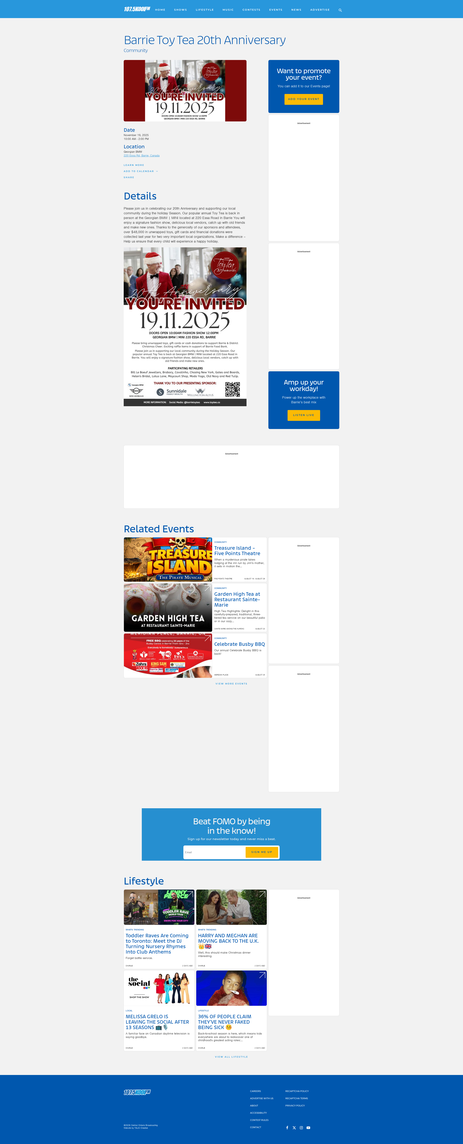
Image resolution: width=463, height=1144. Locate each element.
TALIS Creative (141, 1127)
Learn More (134, 165)
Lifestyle (205, 10)
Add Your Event (303, 99)
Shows (180, 10)
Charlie (129, 966)
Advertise (320, 10)
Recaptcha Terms (296, 1099)
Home (160, 10)
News (296, 10)
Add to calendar (139, 171)
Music (228, 10)
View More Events (232, 684)
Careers (255, 1091)
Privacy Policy (295, 1106)
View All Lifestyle (231, 1057)
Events (276, 10)
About (254, 1106)
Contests (252, 10)
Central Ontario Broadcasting (144, 1125)
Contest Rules (259, 1120)
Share (129, 178)
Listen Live (303, 415)
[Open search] (338, 9)
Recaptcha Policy (297, 1091)
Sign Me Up (261, 852)
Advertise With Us (261, 1099)
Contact (255, 1127)
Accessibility (258, 1113)
